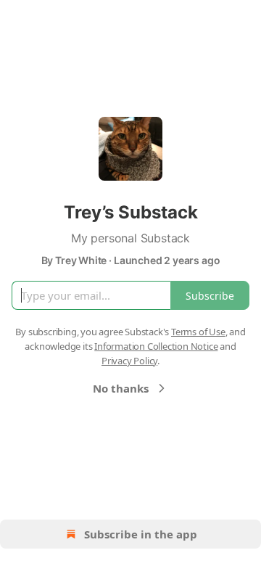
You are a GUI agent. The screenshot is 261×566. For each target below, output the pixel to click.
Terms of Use (198, 331)
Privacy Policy (129, 360)
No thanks (121, 388)
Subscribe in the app (140, 534)
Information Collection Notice (156, 346)
